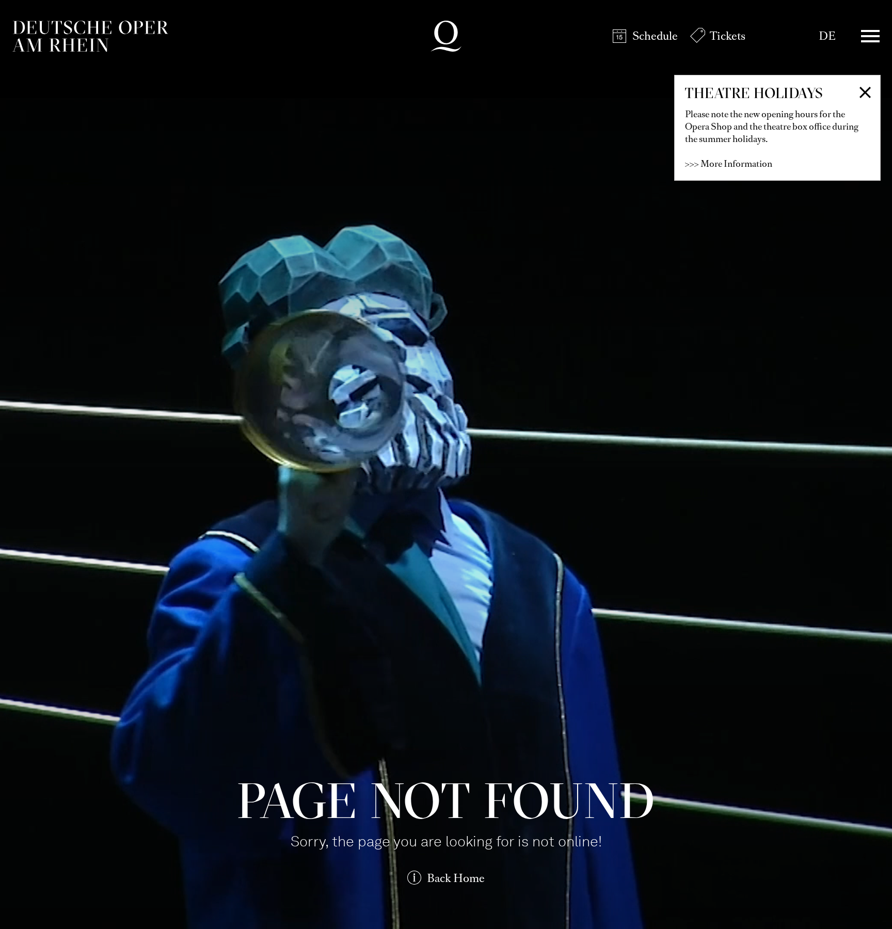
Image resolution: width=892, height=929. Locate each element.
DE (827, 35)
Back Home (456, 878)
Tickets (727, 35)
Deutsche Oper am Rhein (90, 36)
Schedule (655, 35)
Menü (870, 36)
